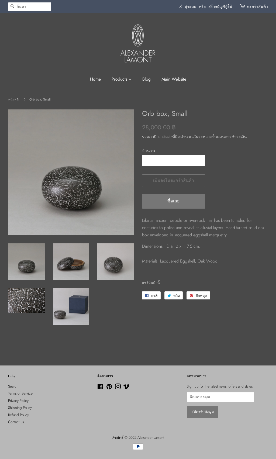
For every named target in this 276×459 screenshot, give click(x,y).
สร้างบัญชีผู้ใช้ (220, 6)
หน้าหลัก (14, 99)
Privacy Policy (18, 400)
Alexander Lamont (150, 437)
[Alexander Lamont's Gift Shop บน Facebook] (100, 387)
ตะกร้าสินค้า (257, 6)
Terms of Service (20, 393)
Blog (146, 79)
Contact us (16, 422)
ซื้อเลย (173, 201)
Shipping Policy (20, 407)
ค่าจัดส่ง (165, 137)
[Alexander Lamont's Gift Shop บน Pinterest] (109, 387)
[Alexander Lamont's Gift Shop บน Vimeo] (126, 387)
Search (13, 386)
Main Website (173, 79)
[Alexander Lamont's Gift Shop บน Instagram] (118, 387)
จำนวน (148, 151)
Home (95, 79)
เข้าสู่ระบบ (187, 6)
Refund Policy (18, 414)
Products (120, 79)
